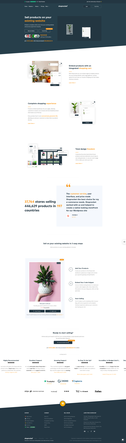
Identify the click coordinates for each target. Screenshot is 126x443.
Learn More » (72, 82)
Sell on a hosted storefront (70, 420)
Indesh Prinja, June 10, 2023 (94, 374)
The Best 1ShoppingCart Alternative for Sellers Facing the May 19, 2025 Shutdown (92, 418)
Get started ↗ (60, 314)
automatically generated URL (49, 116)
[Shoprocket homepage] (29, 438)
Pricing (42, 6)
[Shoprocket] (63, 404)
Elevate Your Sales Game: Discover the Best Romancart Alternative (92, 423)
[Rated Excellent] (30, 1)
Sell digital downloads (69, 425)
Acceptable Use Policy (49, 420)
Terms (47, 438)
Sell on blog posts (68, 418)
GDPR (45, 425)
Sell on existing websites (69, 416)
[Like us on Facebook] (91, 432)
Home (26, 6)
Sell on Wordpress (68, 427)
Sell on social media (68, 422)
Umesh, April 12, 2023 (118, 372)
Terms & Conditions (48, 418)
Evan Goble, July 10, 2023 (45, 372)
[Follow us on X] (88, 432)
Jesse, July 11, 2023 (20, 372)
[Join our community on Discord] (85, 432)
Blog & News (47, 427)
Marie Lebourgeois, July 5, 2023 (69, 374)
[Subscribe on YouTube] (94, 432)
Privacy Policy (47, 422)
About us (46, 416)
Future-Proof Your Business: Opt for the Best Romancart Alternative (92, 427)
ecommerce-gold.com (77, 216)
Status (36, 438)
